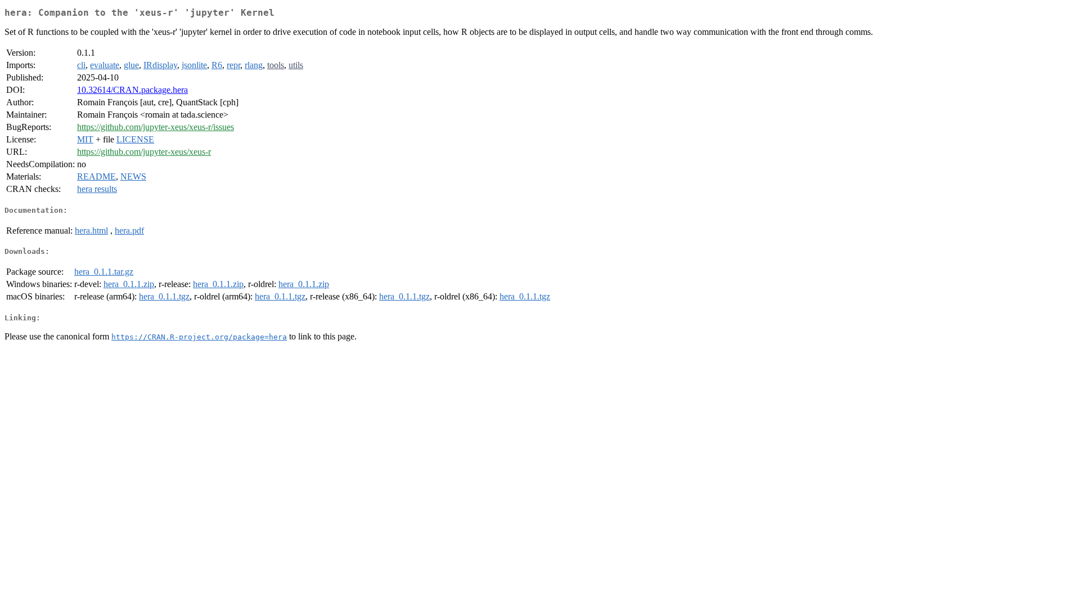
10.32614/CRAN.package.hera (132, 90)
